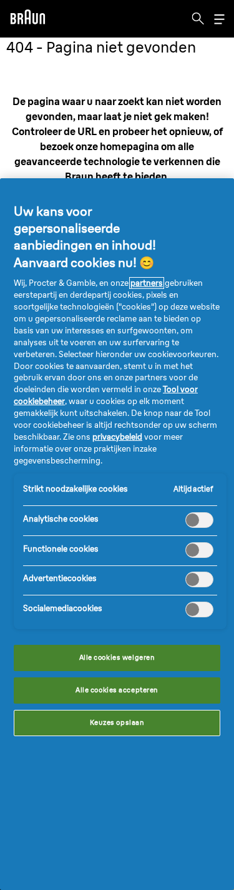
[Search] (198, 19)
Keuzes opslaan (117, 722)
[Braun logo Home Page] (27, 18)
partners (146, 283)
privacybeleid (117, 437)
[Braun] (27, 18)
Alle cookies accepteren (117, 689)
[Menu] (219, 19)
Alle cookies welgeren (117, 657)
